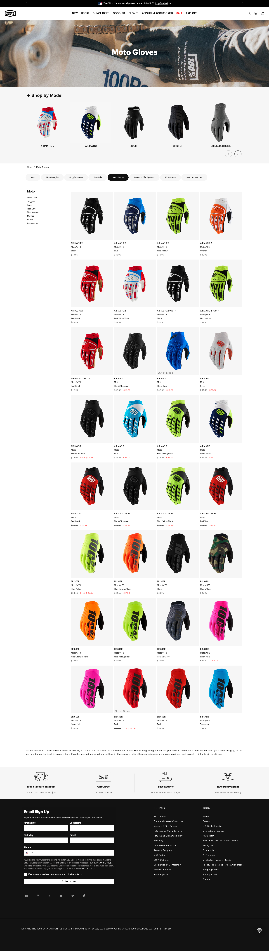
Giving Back (209, 845)
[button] (75, 13)
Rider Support (161, 874)
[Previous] (228, 154)
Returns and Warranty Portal (168, 831)
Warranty (158, 841)
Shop (29, 167)
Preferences (209, 855)
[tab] (45, 95)
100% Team (208, 836)
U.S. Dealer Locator (212, 826)
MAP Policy (159, 855)
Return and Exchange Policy (168, 836)
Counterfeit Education (165, 845)
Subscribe (69, 881)
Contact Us (208, 850)
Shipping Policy (211, 870)
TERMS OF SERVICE (102, 863)
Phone (27, 847)
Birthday (28, 835)
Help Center (160, 816)
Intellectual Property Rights (217, 860)
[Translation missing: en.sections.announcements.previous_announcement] (26, 3)
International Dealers (213, 831)
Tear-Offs (31, 209)
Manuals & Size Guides (165, 826)
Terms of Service (162, 870)
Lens (29, 205)
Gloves (30, 216)
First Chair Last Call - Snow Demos (220, 841)
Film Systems (33, 212)
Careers (207, 821)
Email (73, 835)
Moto (31, 191)
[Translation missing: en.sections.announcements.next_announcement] (242, 3)
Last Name (75, 823)
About (206, 816)
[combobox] (28, 853)
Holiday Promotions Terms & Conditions (223, 865)
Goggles (31, 201)
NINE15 (167, 929)
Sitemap (207, 879)
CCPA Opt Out (161, 860)
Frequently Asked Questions (168, 821)
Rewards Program (163, 850)
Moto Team (32, 198)
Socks (30, 220)
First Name (30, 823)
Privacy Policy (210, 874)
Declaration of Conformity (167, 865)
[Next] (238, 154)
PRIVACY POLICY (88, 869)
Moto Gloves (42, 167)
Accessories (32, 223)
